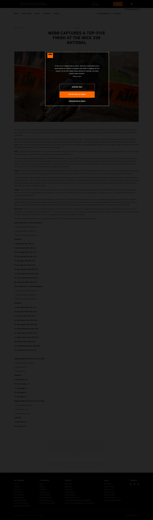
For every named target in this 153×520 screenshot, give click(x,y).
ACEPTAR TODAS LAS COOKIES (77, 94)
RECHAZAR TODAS (77, 87)
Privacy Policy (75, 76)
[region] (77, 79)
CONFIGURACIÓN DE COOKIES (77, 101)
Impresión (79, 76)
